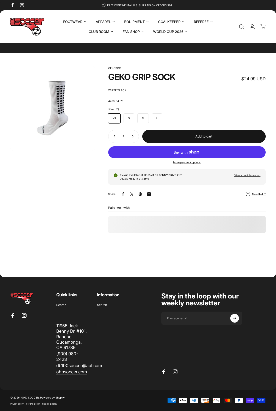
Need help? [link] (259, 194)
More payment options (187, 162)
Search (61, 305)
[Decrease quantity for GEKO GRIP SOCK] (113, 136)
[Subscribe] (234, 318)
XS (114, 118)
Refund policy (33, 404)
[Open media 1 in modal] (52, 108)
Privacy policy (17, 404)
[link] (71, 356)
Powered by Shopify (52, 397)
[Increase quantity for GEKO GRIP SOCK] (134, 136)
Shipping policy (49, 404)
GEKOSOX (114, 68)
